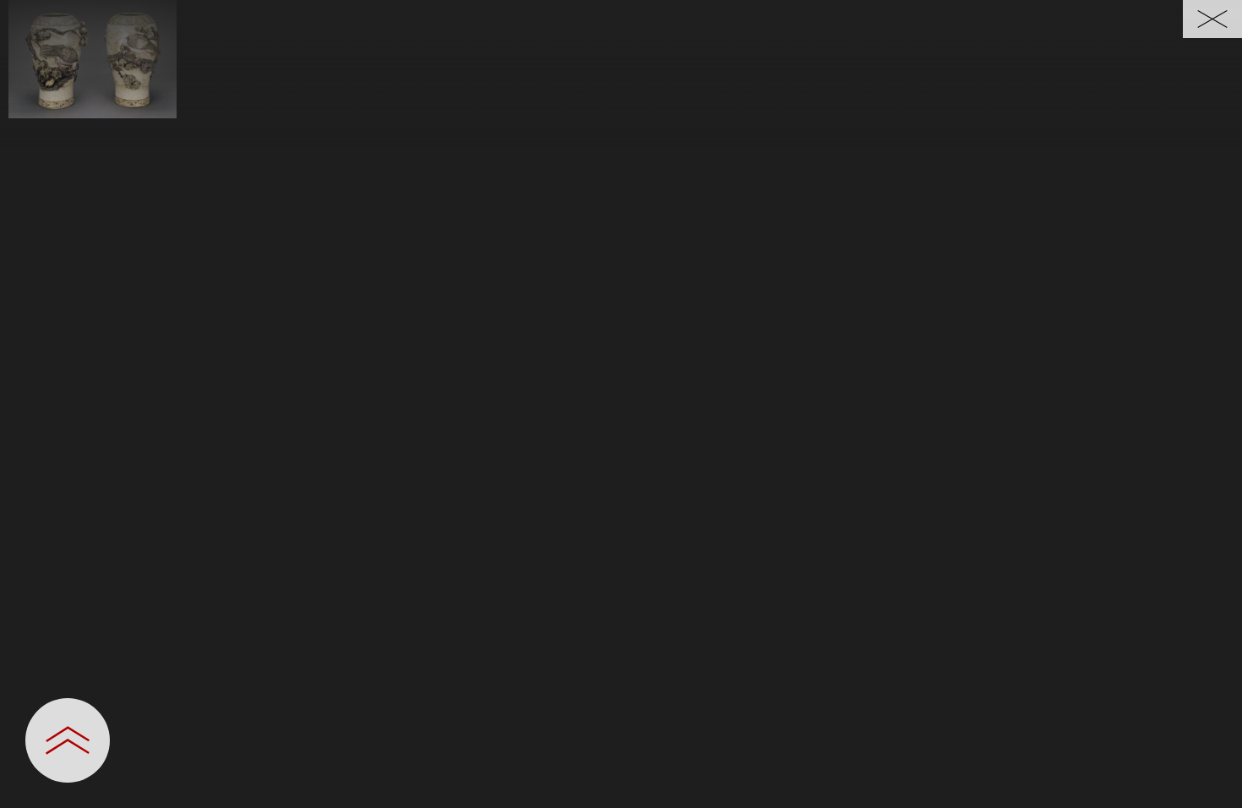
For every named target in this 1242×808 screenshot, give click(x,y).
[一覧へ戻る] (1212, 19)
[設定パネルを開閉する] (67, 740)
